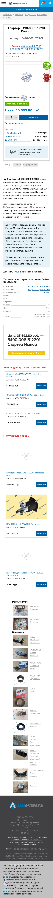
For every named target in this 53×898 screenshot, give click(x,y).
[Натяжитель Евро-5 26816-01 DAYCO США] (21, 714)
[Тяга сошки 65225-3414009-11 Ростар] (21, 641)
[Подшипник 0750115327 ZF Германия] (21, 679)
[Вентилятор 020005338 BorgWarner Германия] (21, 623)
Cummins (8, 853)
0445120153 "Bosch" (15, 859)
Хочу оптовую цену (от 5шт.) (27, 353)
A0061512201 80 (19, 49)
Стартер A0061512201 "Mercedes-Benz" (24, 413)
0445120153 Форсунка (35, 607)
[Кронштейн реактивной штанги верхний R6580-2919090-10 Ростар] (21, 757)
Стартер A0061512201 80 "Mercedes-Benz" (25, 395)
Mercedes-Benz (27, 856)
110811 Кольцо (33, 690)
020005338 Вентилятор (35, 620)
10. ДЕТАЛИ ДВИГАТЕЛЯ (39, 286)
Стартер (17, 164)
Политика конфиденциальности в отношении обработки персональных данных (26, 838)
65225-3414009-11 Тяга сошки (35, 640)
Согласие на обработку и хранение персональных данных (26, 843)
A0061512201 (36, 49)
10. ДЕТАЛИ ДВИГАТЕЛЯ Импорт (39, 291)
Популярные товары (22, 853)
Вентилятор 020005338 (36, 859)
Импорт (32, 97)
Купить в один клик (14, 123)
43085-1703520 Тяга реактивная (35, 740)
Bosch (16, 856)
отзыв (16, 271)
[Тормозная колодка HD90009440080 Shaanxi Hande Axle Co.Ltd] (21, 774)
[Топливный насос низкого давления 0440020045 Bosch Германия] (21, 667)
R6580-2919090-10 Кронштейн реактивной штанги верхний (35, 757)
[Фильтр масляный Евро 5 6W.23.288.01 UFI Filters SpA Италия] (21, 654)
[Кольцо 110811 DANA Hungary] (21, 696)
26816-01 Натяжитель (35, 712)
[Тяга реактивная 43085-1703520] (21, 740)
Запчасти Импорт (41, 853)
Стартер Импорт (30, 164)
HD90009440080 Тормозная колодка (37, 773)
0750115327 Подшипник (35, 677)
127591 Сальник (33, 784)
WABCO (8, 856)
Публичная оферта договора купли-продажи (26, 849)
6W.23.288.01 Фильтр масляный (35, 653)
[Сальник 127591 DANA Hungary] (21, 787)
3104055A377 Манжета (35, 725)
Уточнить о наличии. (17, 103)
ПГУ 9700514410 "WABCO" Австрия (22, 524)
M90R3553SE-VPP (31, 45)
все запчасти (41, 856)
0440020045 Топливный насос (35, 666)
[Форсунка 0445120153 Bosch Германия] (21, 610)
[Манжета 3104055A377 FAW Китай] (21, 727)
